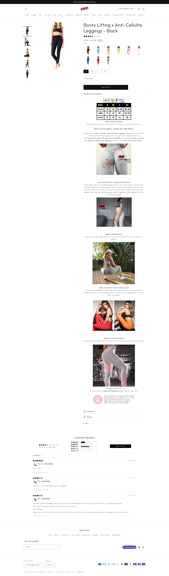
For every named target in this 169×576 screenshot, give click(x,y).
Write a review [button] (120, 446)
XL (105, 71)
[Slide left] (27, 24)
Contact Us (65, 535)
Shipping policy (80, 572)
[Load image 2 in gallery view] (27, 42)
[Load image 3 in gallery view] (27, 53)
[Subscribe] (58, 547)
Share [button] (87, 423)
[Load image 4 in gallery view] (27, 63)
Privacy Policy (75, 535)
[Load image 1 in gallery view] (27, 31)
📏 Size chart (88, 78)
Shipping (95, 535)
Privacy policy (60, 572)
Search (50, 535)
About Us (57, 535)
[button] (26, 9)
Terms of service (105, 535)
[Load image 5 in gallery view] (27, 74)
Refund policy (116, 535)
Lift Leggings (31, 572)
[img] (38, 460)
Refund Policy (86, 535)
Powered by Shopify (41, 572)
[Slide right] (27, 82)
